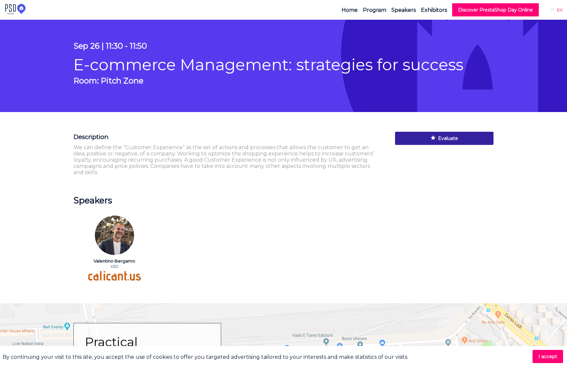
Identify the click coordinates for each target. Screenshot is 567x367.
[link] (350, 10)
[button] (495, 9)
